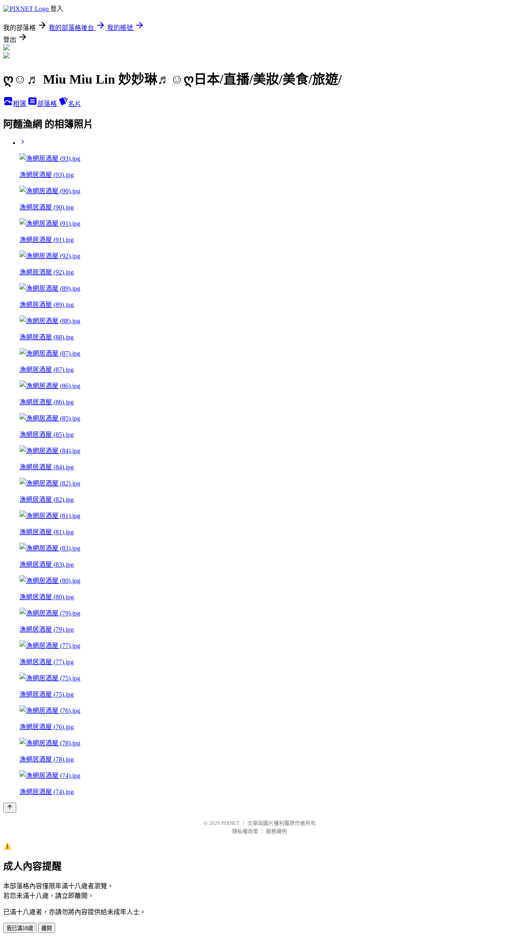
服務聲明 (276, 831)
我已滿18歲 (19, 928)
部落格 (47, 103)
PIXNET (230, 823)
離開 (46, 928)
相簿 (20, 103)
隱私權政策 (245, 831)
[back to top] (9, 808)
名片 (74, 103)
